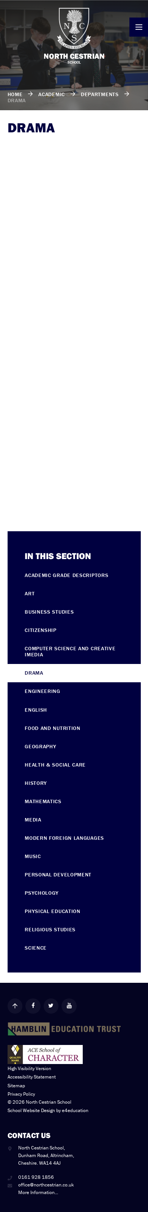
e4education (75, 1110)
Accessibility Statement (32, 1077)
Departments (100, 94)
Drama (17, 100)
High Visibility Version (29, 1068)
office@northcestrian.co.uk (46, 1184)
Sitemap (16, 1085)
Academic (51, 94)
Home (15, 94)
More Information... (38, 1192)
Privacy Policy (21, 1094)
